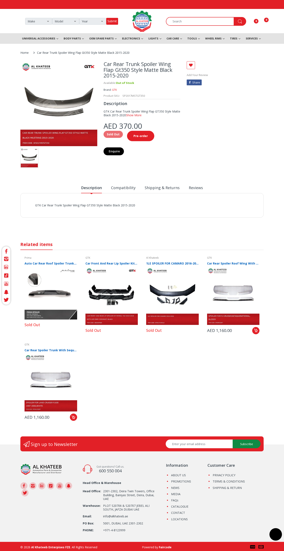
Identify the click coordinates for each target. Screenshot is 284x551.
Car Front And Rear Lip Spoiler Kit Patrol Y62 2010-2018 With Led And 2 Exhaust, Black (111, 263)
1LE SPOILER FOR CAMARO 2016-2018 (172, 263)
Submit (112, 21)
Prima (28, 258)
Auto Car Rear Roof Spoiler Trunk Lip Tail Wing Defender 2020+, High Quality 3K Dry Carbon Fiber (51, 263)
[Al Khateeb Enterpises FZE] (41, 469)
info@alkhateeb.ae (115, 516)
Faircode (165, 547)
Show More (134, 115)
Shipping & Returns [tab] (162, 187)
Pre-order (140, 136)
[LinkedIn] (6, 267)
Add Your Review (197, 75)
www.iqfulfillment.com (108, 210)
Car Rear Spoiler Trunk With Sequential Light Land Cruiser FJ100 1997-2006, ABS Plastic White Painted (51, 350)
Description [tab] (91, 187)
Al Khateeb (152, 258)
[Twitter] (6, 300)
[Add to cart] (255, 330)
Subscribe (246, 444)
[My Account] (251, 21)
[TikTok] (6, 275)
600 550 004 (110, 471)
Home (24, 53)
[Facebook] (6, 251)
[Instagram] (6, 259)
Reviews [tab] (196, 187)
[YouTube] (6, 284)
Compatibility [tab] (123, 187)
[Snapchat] (6, 292)
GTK (114, 90)
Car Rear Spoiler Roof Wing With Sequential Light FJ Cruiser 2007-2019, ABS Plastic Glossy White (233, 263)
